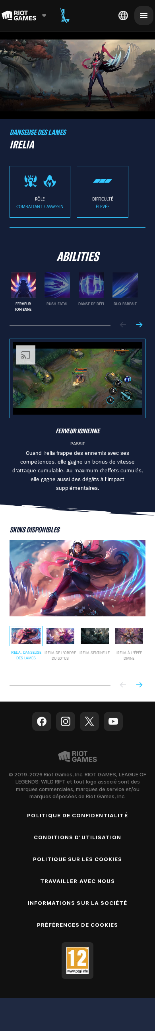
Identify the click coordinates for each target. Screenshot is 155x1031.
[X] (89, 720)
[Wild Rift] (64, 15)
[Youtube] (113, 720)
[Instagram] (65, 720)
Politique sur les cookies (77, 858)
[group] (74, 291)
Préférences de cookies (77, 924)
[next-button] (139, 324)
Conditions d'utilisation (77, 836)
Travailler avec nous (77, 880)
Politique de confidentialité (77, 814)
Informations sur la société (77, 902)
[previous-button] (123, 324)
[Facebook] (41, 720)
